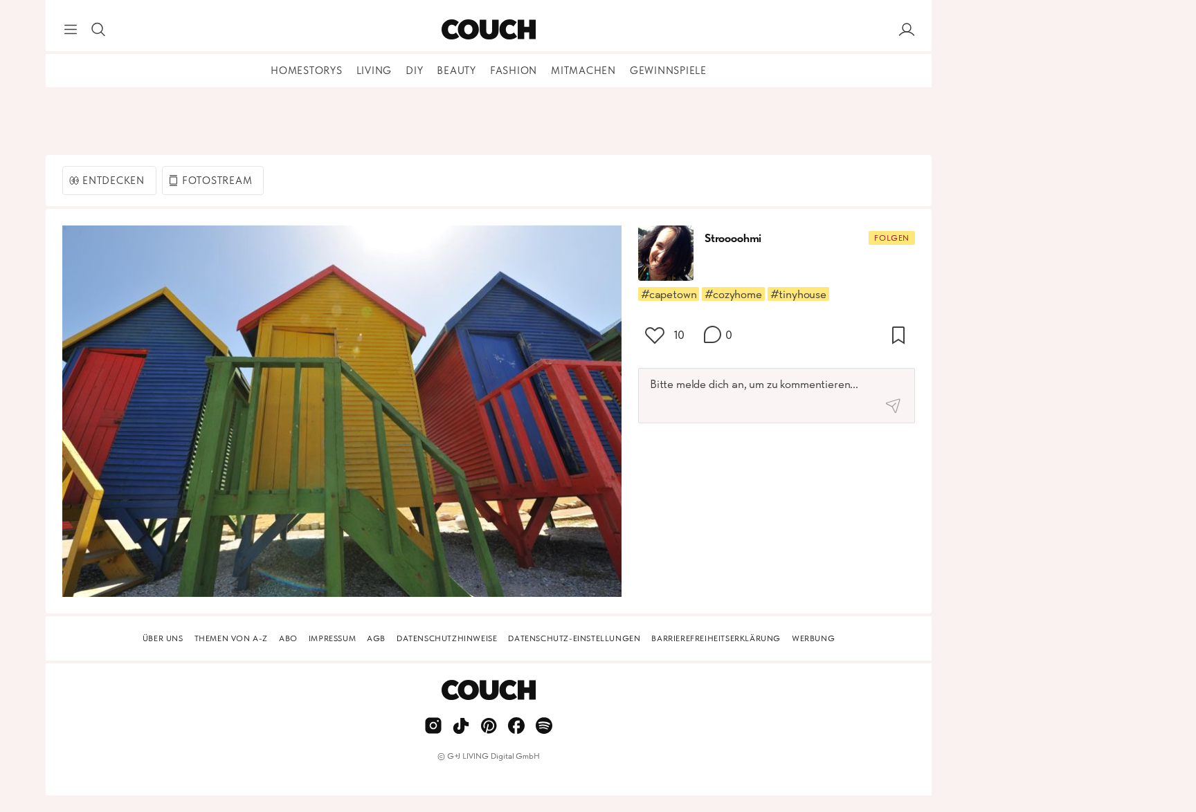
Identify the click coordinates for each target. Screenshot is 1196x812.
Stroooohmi (733, 238)
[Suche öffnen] (98, 29)
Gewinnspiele (668, 70)
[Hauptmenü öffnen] (70, 29)
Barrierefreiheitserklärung (716, 638)
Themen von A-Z (231, 638)
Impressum (332, 638)
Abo (288, 638)
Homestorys (307, 70)
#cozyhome (733, 294)
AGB (376, 638)
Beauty (456, 70)
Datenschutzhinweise (447, 638)
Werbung (813, 638)
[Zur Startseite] (488, 29)
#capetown (668, 294)
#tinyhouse (798, 294)
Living (374, 70)
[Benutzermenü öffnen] (906, 29)
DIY (414, 70)
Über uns (163, 638)
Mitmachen (583, 70)
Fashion (513, 70)
